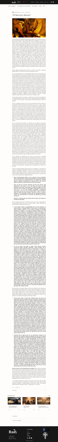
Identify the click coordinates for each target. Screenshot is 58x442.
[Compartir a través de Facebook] (12, 387)
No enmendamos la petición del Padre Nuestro (13, 407)
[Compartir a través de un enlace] (19, 387)
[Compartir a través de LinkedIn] (17, 387)
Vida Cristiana (34, 6)
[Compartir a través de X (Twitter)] (14, 387)
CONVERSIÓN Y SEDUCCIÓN (27, 407)
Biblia (40, 6)
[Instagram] (27, 438)
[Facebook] (51, 2)
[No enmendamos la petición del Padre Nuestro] (14, 401)
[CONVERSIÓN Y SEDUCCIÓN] (29, 401)
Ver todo (49, 395)
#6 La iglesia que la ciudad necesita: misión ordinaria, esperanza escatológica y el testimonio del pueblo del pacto (43, 407)
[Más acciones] (45, 12)
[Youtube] (53, 2)
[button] (32, 2)
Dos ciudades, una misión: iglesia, (23, 6)
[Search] (50, 2)
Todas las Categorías (12, 6)
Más (44, 6)
